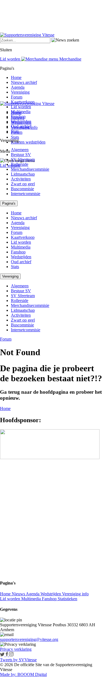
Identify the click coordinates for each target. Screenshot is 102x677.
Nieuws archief (24, 82)
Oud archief (21, 126)
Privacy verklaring (16, 649)
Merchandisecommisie (30, 169)
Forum (16, 97)
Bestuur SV (21, 154)
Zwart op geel (23, 184)
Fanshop (18, 116)
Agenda (17, 87)
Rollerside (19, 164)
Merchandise (69, 59)
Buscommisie (22, 188)
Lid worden (10, 165)
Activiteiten (21, 179)
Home (16, 77)
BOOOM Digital (31, 674)
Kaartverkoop (23, 102)
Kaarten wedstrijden (28, 142)
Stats (15, 137)
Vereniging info (75, 594)
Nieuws (19, 594)
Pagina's (9, 203)
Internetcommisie (25, 193)
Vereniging (20, 92)
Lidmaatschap (23, 174)
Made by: (8, 674)
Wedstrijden (21, 121)
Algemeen (20, 149)
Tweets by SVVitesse (18, 659)
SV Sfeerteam (23, 159)
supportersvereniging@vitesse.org (29, 639)
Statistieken (67, 598)
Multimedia (20, 111)
